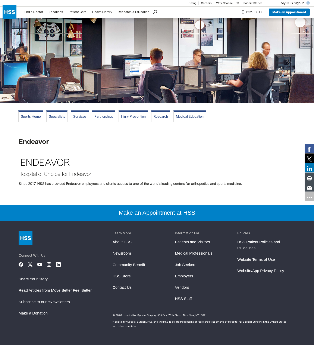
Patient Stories (253, 3)
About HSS (122, 242)
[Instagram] (51, 264)
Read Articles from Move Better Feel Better (55, 290)
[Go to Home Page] (25, 238)
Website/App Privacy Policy (260, 271)
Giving (192, 3)
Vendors (182, 287)
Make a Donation (33, 313)
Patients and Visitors (192, 242)
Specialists (57, 117)
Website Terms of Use (256, 259)
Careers (206, 3)
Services (80, 117)
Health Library (102, 12)
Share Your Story (33, 279)
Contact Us (122, 287)
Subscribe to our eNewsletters (44, 302)
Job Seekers (185, 265)
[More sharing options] (309, 196)
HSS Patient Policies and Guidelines (258, 245)
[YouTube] (42, 264)
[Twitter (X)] (32, 264)
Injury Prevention (133, 117)
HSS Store (122, 276)
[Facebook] (23, 264)
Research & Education (133, 12)
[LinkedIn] (61, 264)
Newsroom (122, 253)
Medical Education (190, 117)
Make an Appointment (289, 12)
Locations (56, 12)
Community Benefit (129, 265)
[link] (309, 148)
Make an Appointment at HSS (157, 213)
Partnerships (103, 117)
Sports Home (31, 117)
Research (161, 117)
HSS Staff (183, 299)
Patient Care (78, 12)
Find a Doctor (33, 12)
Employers (184, 276)
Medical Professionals (193, 253)
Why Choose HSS (227, 3)
